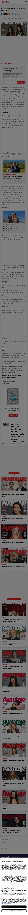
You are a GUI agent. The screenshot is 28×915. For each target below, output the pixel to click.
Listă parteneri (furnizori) (6, 903)
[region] (14, 886)
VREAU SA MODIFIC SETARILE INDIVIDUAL (14, 910)
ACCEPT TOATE (14, 906)
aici (10, 881)
